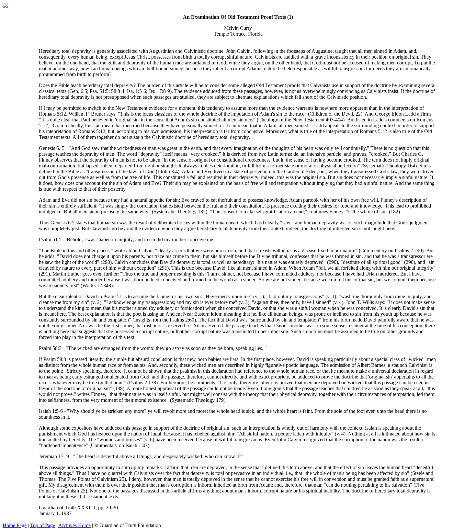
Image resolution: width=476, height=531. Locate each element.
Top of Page (42, 525)
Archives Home (74, 525)
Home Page (15, 525)
